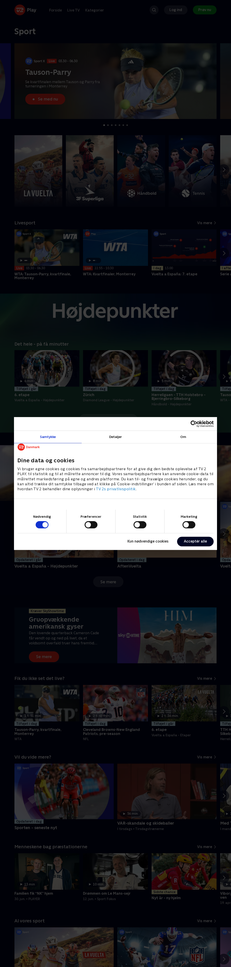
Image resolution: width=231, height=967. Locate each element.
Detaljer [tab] (115, 437)
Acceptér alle (195, 541)
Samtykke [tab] (48, 437)
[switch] (91, 524)
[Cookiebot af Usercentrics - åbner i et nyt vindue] (194, 423)
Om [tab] (183, 437)
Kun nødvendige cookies (148, 541)
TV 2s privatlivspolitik (116, 489)
